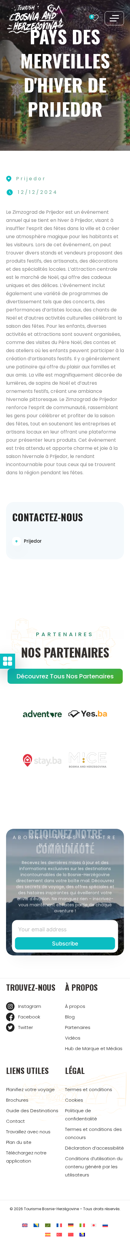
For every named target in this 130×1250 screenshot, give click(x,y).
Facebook (29, 1017)
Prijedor (33, 541)
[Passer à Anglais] (25, 1225)
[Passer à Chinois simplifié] (70, 1234)
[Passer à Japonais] (93, 1225)
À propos (75, 1006)
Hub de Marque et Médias (93, 1048)
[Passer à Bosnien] (36, 1225)
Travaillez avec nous (28, 1131)
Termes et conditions (88, 1089)
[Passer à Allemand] (70, 1225)
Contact (15, 1121)
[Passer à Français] (59, 1225)
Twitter (25, 1027)
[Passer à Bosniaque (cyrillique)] (82, 1234)
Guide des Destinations (32, 1110)
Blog (70, 1017)
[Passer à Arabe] (48, 1225)
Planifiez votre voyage (30, 1089)
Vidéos (72, 1038)
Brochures (17, 1100)
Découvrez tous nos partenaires (65, 676)
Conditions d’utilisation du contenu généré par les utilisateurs (93, 1166)
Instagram (29, 1006)
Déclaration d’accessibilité (94, 1148)
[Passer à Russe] (105, 1225)
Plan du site (18, 1142)
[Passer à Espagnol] (48, 1234)
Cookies (74, 1100)
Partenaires (77, 1027)
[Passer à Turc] (59, 1234)
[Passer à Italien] (82, 1225)
